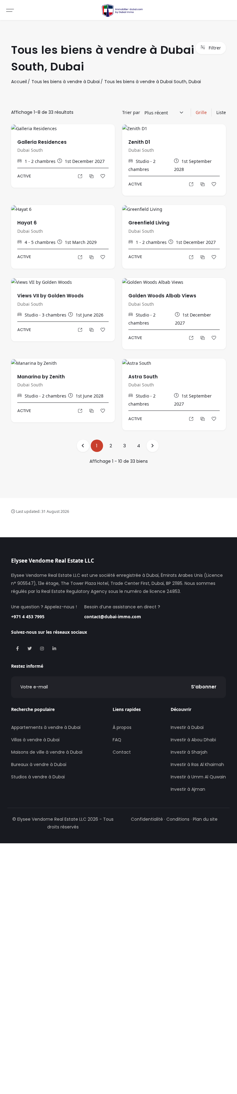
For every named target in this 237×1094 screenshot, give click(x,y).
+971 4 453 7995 (27, 616)
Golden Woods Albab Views (162, 295)
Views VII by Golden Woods (50, 295)
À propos (122, 727)
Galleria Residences (42, 142)
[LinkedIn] (54, 648)
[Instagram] (42, 648)
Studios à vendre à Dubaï (38, 777)
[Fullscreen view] (79, 176)
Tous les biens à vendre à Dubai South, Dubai (152, 82)
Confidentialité (147, 819)
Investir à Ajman (188, 789)
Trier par (131, 112)
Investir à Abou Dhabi (193, 740)
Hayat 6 (27, 222)
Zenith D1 (139, 142)
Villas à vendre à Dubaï (35, 740)
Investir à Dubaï (187, 727)
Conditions (177, 819)
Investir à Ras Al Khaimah (197, 764)
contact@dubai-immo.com (112, 616)
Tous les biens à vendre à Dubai (65, 82)
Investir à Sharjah (189, 752)
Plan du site (205, 819)
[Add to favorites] (102, 176)
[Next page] (152, 446)
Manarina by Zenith (41, 376)
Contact (122, 752)
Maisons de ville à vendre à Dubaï (46, 752)
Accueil (19, 82)
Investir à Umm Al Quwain (198, 777)
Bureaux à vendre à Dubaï (38, 764)
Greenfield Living (148, 222)
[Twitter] (29, 648)
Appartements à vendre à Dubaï (46, 727)
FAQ (117, 740)
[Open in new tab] (91, 176)
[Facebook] (17, 648)
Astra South (143, 376)
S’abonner (203, 686)
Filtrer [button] (215, 48)
